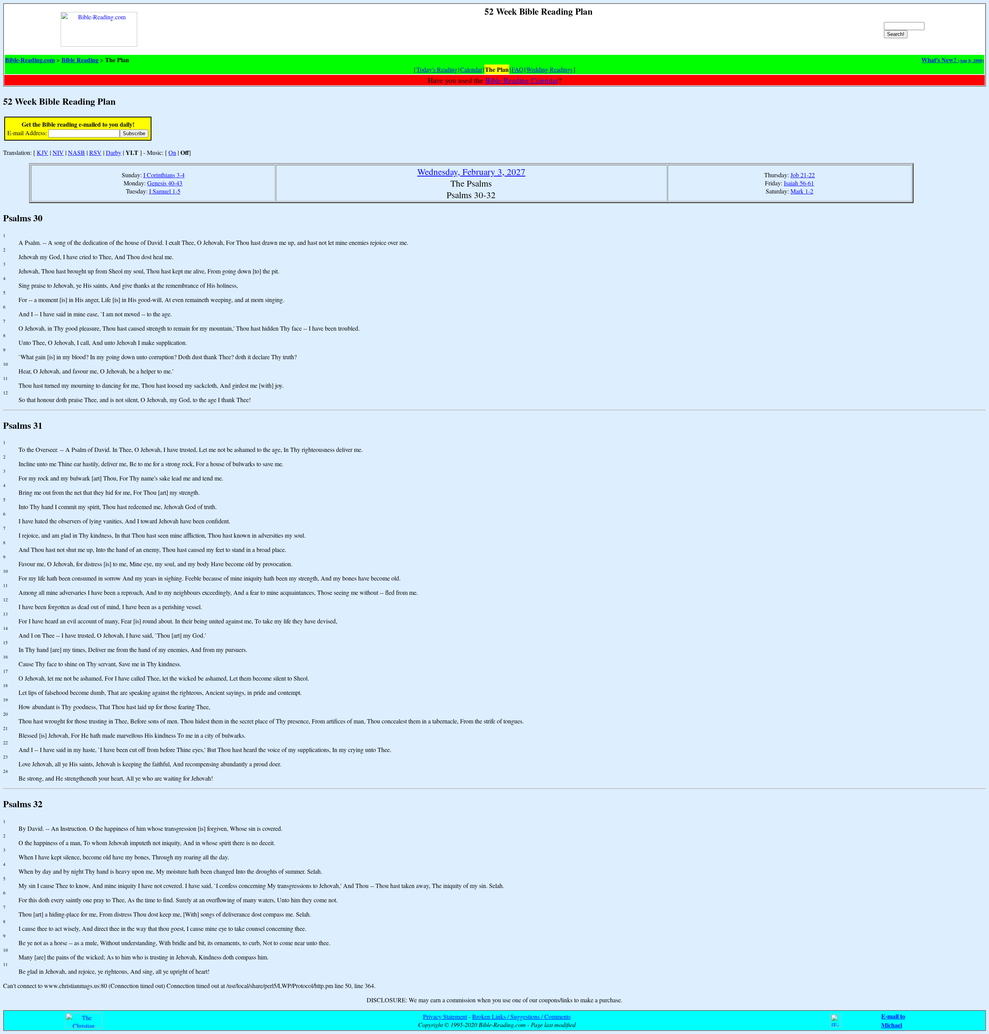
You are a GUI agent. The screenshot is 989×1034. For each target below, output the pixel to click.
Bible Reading (80, 59)
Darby (113, 152)
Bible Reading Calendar (521, 80)
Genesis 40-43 (164, 183)
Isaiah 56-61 (799, 183)
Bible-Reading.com (30, 59)
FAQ (517, 69)
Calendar (471, 69)
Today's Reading (436, 69)
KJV (42, 152)
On (172, 152)
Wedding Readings (549, 69)
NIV (58, 152)
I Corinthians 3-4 (164, 175)
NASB (76, 152)
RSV (95, 152)
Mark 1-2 (801, 191)
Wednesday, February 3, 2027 (471, 171)
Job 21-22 (802, 175)
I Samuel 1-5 (164, 191)
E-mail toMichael (893, 1020)
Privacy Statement (445, 1016)
